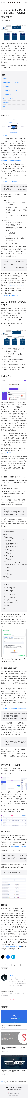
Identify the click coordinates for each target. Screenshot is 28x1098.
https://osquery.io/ (6, 135)
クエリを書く (6, 102)
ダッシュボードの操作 (8, 98)
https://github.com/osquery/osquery (11, 160)
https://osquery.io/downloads (9, 181)
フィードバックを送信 (8, 999)
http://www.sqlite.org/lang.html (9, 295)
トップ (2, 1081)
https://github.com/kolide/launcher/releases (13, 708)
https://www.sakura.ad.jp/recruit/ (12, 946)
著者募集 (20, 1087)
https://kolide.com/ (9, 453)
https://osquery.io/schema (16, 285)
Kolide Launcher (7, 94)
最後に (4, 106)
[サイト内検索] (26, 2)
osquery (5, 78)
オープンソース (6, 965)
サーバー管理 (17, 965)
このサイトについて (10, 1087)
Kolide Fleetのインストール (10, 90)
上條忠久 (11, 975)
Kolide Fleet (6, 86)
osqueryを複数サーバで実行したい (12, 82)
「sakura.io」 (5, 911)
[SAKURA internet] (3, 2)
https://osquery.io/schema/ (18, 846)
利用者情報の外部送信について (14, 1089)
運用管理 (4, 968)
